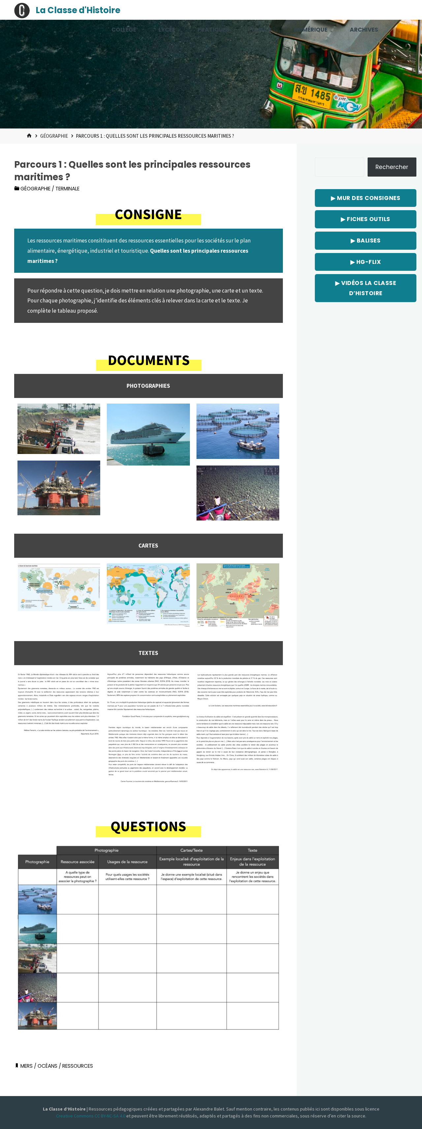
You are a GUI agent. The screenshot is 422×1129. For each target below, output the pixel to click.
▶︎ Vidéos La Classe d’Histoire (365, 288)
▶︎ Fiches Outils (365, 219)
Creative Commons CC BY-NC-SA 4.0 (91, 1116)
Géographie (54, 136)
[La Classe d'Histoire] (22, 10)
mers (26, 1065)
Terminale (67, 188)
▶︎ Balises (366, 240)
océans (47, 1065)
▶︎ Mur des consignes (365, 198)
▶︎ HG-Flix (365, 262)
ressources (77, 1065)
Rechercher (392, 167)
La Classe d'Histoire (78, 10)
